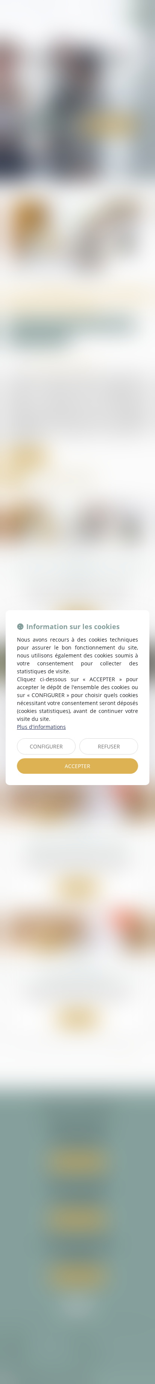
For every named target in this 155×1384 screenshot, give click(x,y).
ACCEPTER (77, 766)
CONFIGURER (46, 746)
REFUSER (109, 746)
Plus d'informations (41, 726)
